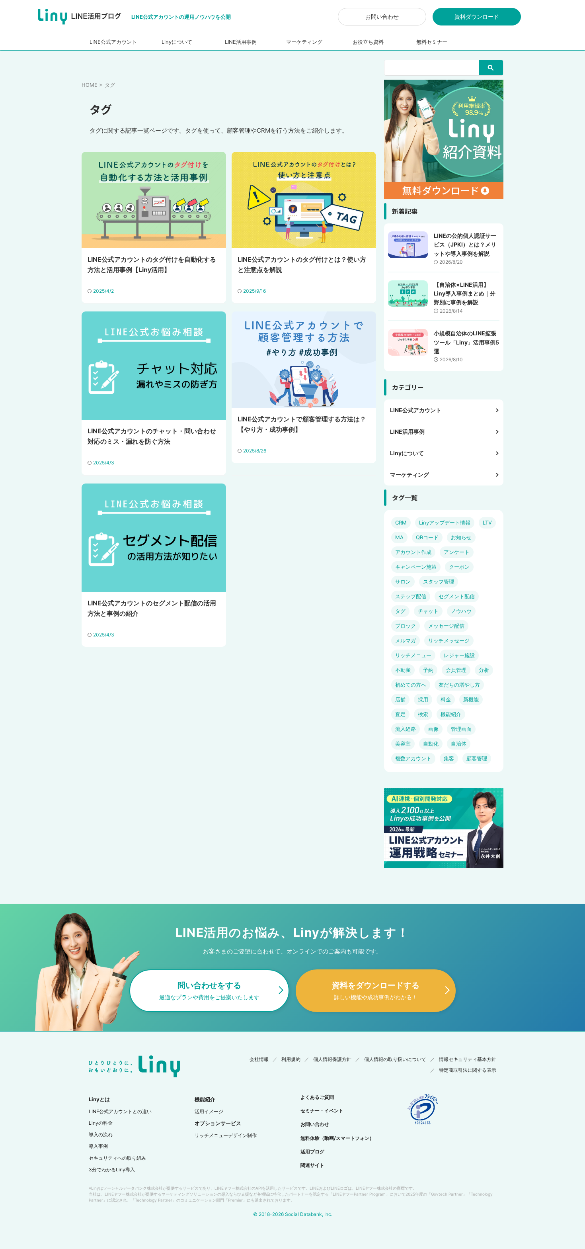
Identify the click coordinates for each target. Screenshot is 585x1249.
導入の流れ (101, 1134)
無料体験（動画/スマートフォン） (337, 1138)
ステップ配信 (410, 596)
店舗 (400, 699)
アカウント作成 (413, 552)
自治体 (458, 743)
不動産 (403, 670)
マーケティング (304, 42)
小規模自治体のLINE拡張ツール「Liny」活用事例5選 (466, 342)
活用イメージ (209, 1111)
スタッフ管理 (438, 581)
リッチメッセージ (449, 640)
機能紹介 (451, 714)
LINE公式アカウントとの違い (120, 1111)
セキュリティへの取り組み (117, 1158)
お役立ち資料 (368, 42)
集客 (449, 758)
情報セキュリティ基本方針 (467, 1059)
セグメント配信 (457, 596)
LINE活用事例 (241, 42)
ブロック (405, 626)
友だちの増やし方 (459, 684)
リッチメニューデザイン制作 (226, 1135)
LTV (487, 522)
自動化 (431, 743)
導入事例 (98, 1146)
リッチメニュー (413, 655)
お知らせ (461, 537)
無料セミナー (431, 42)
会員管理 (456, 670)
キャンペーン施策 (416, 567)
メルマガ (405, 640)
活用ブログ (312, 1152)
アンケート (457, 552)
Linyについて (177, 42)
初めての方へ (410, 684)
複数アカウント (413, 758)
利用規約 (290, 1059)
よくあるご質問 (317, 1097)
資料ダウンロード (476, 16)
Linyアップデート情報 (444, 522)
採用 (423, 699)
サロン (403, 581)
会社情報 (259, 1059)
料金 (446, 699)
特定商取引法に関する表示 (467, 1070)
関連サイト (312, 1165)
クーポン (459, 567)
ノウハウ (461, 611)
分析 (484, 670)
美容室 (403, 743)
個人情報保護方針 (332, 1059)
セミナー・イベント (321, 1111)
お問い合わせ (382, 16)
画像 (433, 729)
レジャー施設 (459, 655)
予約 (428, 670)
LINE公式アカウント (113, 42)
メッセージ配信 (446, 626)
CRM (401, 522)
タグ (400, 611)
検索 (423, 714)
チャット (428, 611)
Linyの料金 (101, 1123)
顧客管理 (476, 758)
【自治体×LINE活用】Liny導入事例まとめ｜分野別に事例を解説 (464, 293)
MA (399, 537)
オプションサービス (218, 1123)
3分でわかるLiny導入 (112, 1170)
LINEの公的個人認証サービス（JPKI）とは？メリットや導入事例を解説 (465, 244)
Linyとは (99, 1099)
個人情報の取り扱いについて (395, 1059)
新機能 (471, 699)
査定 (400, 714)
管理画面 (461, 729)
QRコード (427, 537)
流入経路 (405, 729)
